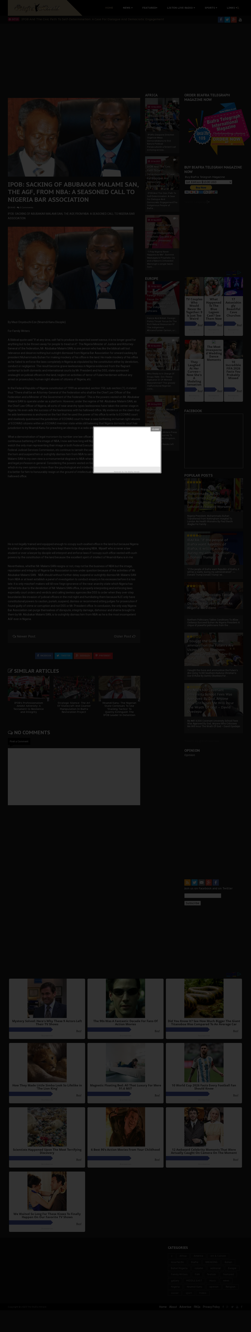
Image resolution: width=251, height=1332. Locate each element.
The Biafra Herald (131, 472)
